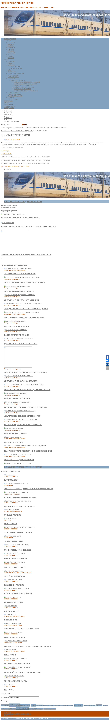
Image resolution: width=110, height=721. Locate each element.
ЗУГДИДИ (11, 49)
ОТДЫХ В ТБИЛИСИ (12, 515)
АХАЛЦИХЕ (11, 47)
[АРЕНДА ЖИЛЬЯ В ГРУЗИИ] (14, 428)
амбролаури (49, 709)
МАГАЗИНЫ (8, 118)
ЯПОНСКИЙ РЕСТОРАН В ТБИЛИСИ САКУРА (22, 672)
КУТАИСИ (11, 51)
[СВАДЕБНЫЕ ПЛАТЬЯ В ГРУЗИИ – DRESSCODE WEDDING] (15, 641)
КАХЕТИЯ (11, 97)
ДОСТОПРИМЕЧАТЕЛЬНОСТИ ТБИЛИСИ (15, 166)
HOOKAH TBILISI (11, 611)
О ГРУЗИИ (7, 40)
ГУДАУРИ (39, 705)
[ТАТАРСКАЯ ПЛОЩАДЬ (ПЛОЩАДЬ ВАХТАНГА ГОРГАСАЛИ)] (15, 251)
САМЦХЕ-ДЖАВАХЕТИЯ (16, 73)
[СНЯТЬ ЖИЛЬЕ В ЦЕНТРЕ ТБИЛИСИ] (17, 454)
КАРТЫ (6, 59)
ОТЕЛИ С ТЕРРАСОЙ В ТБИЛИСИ (17, 550)
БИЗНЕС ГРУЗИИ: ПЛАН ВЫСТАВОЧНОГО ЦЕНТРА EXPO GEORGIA (28, 226)
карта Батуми (15, 66)
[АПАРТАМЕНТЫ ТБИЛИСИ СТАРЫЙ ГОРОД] (19, 411)
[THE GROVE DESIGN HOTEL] (14, 676)
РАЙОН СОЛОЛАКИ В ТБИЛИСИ (25, 84)
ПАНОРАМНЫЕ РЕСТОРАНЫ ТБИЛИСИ (20, 497)
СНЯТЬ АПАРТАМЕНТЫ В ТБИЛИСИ (19, 291)
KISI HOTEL (9, 690)
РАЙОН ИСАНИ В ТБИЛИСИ (24, 87)
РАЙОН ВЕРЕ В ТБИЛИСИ (23, 85)
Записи (17, 128)
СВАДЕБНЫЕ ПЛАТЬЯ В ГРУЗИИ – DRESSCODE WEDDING (27, 646)
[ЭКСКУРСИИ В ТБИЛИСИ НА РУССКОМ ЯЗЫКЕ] (13, 214)
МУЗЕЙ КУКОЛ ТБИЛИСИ (15, 576)
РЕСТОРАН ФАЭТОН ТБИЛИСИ (17, 664)
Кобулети (92, 705)
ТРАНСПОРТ (8, 116)
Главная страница (7, 128)
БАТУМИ (10, 46)
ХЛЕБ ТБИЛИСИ (11, 620)
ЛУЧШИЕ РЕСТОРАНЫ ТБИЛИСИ (18, 532)
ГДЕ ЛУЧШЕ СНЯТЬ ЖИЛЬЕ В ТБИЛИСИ (20, 344)
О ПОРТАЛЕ (8, 111)
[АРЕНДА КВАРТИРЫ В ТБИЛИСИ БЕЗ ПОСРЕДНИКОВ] (23, 303)
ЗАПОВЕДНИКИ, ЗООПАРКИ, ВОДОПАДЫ (35, 128)
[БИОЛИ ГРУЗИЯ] (10, 518)
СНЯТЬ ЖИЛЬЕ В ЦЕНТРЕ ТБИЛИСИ (19, 460)
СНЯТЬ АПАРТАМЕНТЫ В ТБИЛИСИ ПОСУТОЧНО (24, 283)
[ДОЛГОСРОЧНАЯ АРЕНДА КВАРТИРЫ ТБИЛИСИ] (21, 312)
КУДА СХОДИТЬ (69, 705)
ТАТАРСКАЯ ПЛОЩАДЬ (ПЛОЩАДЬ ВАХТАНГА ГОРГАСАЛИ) (26, 255)
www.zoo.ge (5, 151)
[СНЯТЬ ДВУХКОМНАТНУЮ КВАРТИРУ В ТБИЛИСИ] (18, 367)
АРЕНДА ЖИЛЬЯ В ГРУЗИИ (15, 433)
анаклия (54, 709)
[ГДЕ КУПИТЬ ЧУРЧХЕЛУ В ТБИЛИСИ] (17, 501)
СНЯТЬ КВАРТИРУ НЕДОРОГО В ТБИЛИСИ (21, 300)
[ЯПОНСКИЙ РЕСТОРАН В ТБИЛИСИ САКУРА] (17, 667)
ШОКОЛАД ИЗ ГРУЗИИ (13, 602)
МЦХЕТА (10, 44)
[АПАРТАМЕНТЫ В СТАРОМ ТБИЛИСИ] (17, 269)
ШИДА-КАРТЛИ (13, 75)
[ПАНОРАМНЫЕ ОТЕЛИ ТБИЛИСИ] (16, 588)
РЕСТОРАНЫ (8, 101)
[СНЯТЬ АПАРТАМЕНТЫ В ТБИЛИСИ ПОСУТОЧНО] (22, 277)
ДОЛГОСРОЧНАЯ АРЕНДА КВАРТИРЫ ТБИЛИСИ (24, 317)
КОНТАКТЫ (8, 712)
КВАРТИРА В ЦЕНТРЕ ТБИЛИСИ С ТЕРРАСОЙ (23, 425)
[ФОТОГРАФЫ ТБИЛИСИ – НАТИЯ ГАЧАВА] (12, 623)
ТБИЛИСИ (11, 42)
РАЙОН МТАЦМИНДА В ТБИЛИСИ (26, 90)
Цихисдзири (39, 709)
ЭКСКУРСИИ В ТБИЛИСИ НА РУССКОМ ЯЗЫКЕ (20, 218)
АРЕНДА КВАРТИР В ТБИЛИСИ (17, 398)
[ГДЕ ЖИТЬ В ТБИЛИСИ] (12, 437)
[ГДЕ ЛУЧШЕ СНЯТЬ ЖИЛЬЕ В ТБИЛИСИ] (18, 338)
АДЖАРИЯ (11, 65)
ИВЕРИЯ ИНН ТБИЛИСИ (14, 585)
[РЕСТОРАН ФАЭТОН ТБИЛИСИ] (15, 658)
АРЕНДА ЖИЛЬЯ (9, 106)
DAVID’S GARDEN (11, 480)
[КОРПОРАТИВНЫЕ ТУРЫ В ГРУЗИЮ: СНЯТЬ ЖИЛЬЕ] (17, 402)
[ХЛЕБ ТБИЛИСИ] (10, 615)
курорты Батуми (16, 68)
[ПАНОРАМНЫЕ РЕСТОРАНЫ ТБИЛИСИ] (18, 492)
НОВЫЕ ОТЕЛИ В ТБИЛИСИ (15, 559)
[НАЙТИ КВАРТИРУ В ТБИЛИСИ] (15, 330)
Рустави (5, 709)
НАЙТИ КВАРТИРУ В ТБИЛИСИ (17, 335)
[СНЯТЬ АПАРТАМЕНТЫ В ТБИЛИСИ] (17, 286)
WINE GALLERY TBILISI (13, 541)
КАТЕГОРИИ (5, 697)
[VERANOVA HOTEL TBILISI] (14, 562)
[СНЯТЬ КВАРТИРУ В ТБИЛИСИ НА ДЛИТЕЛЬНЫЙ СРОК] (24, 384)
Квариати (86, 705)
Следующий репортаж (8, 207)
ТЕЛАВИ (10, 56)
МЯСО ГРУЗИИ (10, 655)
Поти (2, 709)
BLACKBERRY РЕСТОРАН (14, 637)
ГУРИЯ (10, 63)
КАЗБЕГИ (64, 705)
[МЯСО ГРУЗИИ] (10, 649)
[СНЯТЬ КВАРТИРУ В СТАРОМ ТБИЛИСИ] (18, 376)
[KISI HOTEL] (8, 684)
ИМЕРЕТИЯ (12, 72)
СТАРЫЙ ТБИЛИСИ (14, 92)
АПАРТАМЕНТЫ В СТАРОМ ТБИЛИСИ (19, 274)
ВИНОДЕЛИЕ (8, 104)
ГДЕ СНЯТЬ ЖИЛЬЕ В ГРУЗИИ (16, 326)
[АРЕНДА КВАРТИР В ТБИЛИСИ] (15, 393)
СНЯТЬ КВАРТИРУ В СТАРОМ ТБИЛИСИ (20, 381)
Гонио (45, 705)
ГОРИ (10, 54)
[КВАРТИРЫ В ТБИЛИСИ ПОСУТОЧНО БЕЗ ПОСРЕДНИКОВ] (25, 446)
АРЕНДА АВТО (9, 108)
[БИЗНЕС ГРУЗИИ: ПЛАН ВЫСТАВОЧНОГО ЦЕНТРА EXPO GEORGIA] (7, 223)
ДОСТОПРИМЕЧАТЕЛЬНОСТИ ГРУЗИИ (17, 714)
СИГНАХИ (11, 58)
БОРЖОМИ (11, 53)
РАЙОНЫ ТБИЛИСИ (18, 80)
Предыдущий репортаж (9, 205)
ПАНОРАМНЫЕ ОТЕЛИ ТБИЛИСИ (18, 594)
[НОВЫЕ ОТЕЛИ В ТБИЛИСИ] (14, 553)
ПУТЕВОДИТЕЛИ (10, 39)
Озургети (105, 705)
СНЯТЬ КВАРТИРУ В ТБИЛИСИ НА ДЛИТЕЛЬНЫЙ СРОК (27, 390)
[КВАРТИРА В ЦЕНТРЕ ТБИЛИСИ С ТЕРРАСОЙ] (20, 419)
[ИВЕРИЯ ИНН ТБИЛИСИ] (13, 580)
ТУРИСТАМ (8, 113)
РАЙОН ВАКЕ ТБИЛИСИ (22, 89)
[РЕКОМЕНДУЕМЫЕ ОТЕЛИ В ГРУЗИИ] (17, 463)
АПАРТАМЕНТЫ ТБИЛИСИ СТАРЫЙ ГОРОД (22, 416)
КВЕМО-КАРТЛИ (13, 77)
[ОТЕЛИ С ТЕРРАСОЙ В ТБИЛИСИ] (16, 545)
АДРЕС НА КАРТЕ (6, 154)
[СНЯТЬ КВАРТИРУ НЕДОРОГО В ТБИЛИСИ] (19, 295)
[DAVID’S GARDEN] (9, 475)
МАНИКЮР (8, 119)
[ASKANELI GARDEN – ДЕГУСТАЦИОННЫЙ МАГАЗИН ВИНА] (16, 483)
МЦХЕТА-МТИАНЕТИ (15, 96)
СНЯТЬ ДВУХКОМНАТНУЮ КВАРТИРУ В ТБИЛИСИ (25, 372)
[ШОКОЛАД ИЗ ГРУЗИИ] (12, 597)
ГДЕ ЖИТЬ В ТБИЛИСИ (13, 442)
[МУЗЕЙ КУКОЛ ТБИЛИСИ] (13, 571)
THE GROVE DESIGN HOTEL (15, 681)
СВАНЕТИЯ (11, 61)
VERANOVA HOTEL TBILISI (15, 567)
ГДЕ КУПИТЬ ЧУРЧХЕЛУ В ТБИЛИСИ (19, 506)
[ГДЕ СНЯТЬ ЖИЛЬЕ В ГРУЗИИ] (15, 321)
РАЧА (9, 70)
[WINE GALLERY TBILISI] (12, 536)
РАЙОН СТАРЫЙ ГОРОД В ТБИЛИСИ (27, 82)
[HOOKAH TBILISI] (10, 606)
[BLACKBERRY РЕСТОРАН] (13, 632)
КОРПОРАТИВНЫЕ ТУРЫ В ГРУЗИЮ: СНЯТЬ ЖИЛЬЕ (25, 407)
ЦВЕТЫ (6, 103)
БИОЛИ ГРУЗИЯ (10, 524)
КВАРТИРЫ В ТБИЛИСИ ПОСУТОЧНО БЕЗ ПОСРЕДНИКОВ (28, 451)
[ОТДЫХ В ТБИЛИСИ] (11, 510)
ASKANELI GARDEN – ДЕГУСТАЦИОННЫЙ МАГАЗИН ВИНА (28, 489)
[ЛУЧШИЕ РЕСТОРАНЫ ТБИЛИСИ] (19, 527)
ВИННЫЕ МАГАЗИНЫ (11, 121)
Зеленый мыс (58, 705)
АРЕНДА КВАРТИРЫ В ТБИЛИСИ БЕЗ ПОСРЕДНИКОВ (26, 309)
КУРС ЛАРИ (8, 114)
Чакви (44, 709)
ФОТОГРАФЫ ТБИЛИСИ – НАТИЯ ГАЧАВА (21, 629)
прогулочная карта (14, 94)
